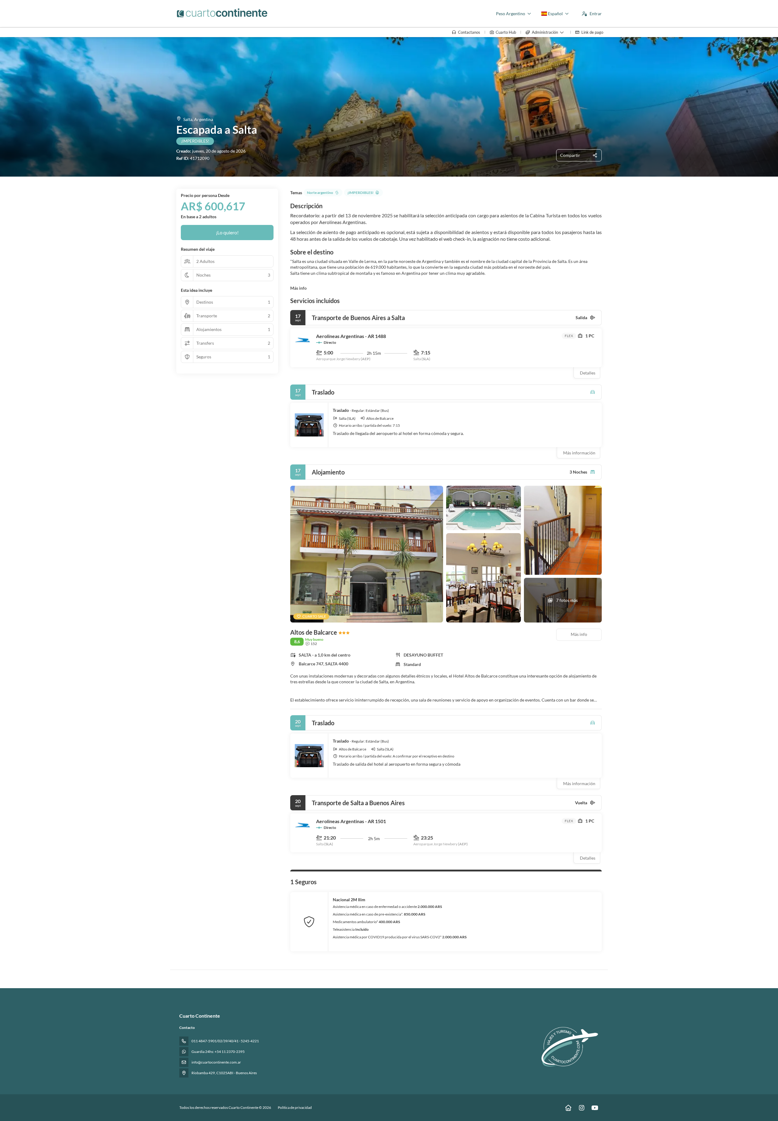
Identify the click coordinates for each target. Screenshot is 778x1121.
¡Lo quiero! (227, 232)
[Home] (568, 1107)
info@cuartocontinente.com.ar (216, 1062)
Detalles (587, 372)
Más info (298, 288)
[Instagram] (581, 1107)
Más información (579, 452)
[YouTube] (595, 1107)
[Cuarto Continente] (568, 1046)
